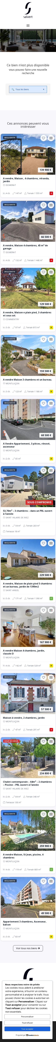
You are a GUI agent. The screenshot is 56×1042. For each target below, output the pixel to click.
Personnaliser (27, 1016)
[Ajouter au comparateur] (51, 138)
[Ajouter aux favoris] (43, 138)
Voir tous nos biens (26, 948)
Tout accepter (27, 1029)
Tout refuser (27, 1022)
